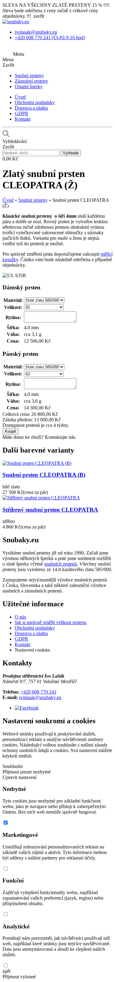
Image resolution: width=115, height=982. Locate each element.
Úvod (20, 97)
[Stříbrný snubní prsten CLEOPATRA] (41, 497)
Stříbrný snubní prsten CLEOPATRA (50, 509)
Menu (18, 54)
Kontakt (22, 119)
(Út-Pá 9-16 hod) (50, 37)
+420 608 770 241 (38, 691)
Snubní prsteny (29, 75)
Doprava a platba (31, 108)
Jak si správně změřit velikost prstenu (50, 622)
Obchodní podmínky (35, 102)
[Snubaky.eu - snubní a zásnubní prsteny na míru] (15, 21)
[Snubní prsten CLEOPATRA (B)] (36, 463)
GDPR (21, 113)
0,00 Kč (10, 158)
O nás (20, 616)
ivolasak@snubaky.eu (40, 697)
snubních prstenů (60, 563)
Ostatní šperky (29, 86)
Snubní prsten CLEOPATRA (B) (43, 475)
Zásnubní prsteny (31, 81)
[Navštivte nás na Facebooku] (27, 707)
